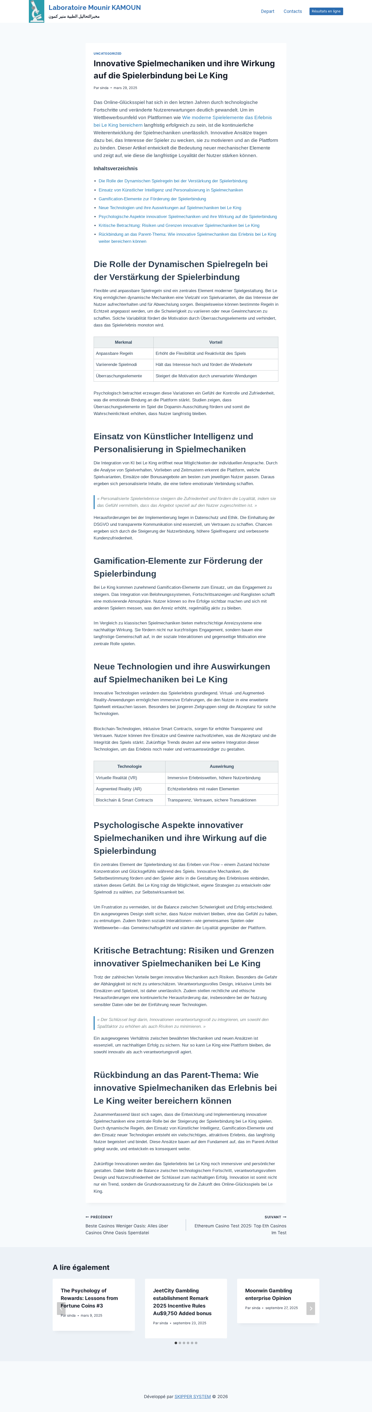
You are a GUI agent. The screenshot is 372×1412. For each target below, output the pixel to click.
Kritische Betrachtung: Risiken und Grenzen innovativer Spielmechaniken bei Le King (179, 225)
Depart (267, 11)
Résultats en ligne (326, 11)
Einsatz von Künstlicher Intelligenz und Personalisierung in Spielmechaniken (171, 190)
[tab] (176, 1343)
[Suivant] (310, 1308)
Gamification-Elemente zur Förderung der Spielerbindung (152, 199)
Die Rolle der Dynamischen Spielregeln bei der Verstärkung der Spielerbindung (173, 181)
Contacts (293, 11)
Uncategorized (108, 53)
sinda (104, 88)
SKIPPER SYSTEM (193, 1396)
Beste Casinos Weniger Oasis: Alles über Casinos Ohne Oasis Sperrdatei (127, 1225)
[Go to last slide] (61, 1308)
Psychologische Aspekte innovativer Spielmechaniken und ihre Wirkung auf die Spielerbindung (188, 216)
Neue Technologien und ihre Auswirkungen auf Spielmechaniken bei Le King (170, 207)
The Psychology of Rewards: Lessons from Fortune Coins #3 (89, 1298)
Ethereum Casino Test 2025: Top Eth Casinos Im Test (240, 1225)
